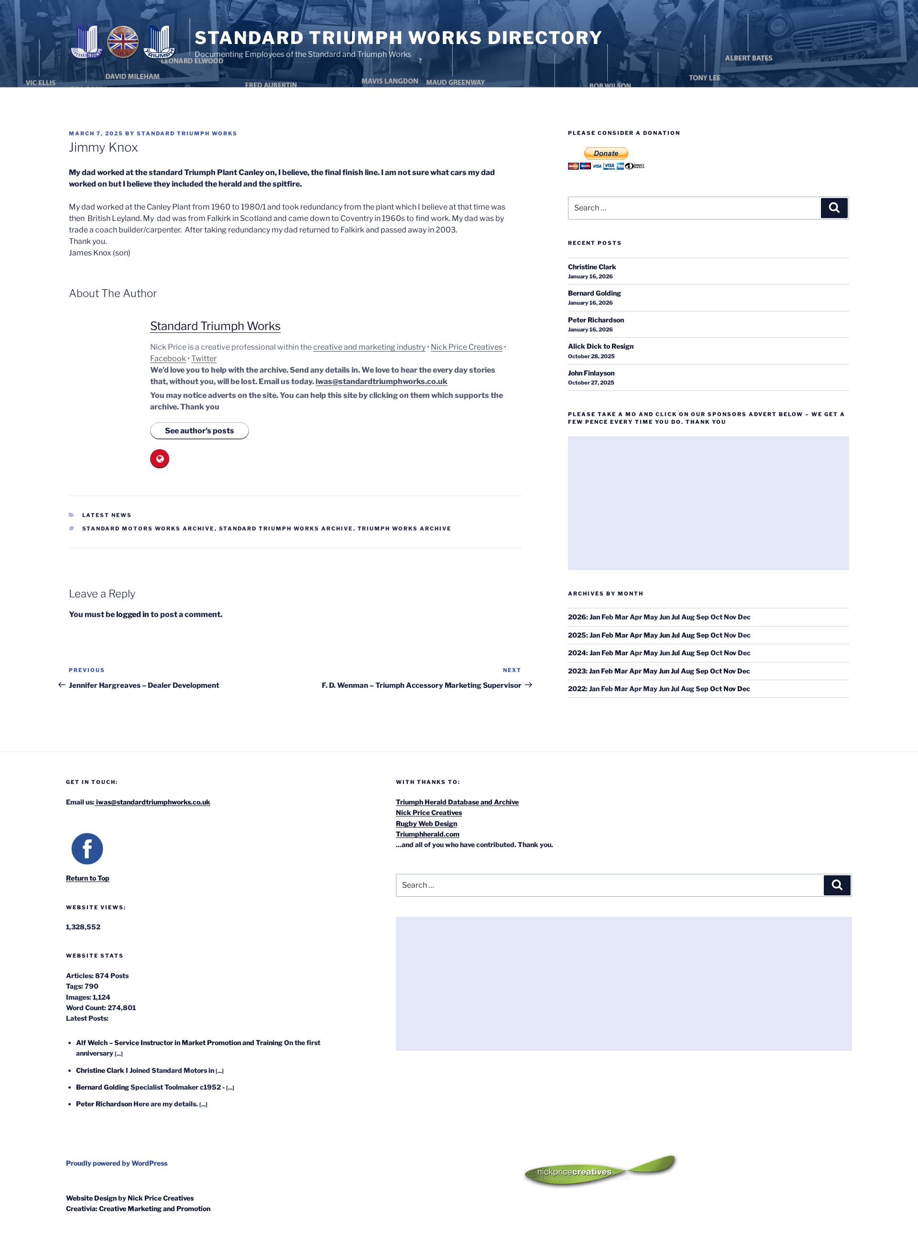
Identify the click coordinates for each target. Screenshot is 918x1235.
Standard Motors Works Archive (148, 528)
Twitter (204, 358)
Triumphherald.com (427, 834)
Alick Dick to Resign (601, 346)
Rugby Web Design (426, 823)
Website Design (91, 1198)
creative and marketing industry (369, 347)
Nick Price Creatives (467, 347)
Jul (675, 635)
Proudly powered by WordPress (116, 1163)
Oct (716, 635)
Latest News (107, 515)
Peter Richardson (596, 320)
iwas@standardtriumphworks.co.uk (382, 381)
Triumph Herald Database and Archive (457, 802)
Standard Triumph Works (187, 133)
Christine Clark (592, 267)
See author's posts (199, 430)
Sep (702, 635)
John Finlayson (591, 373)
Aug (688, 635)
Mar (621, 635)
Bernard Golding (594, 293)
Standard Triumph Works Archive (286, 528)
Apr (636, 635)
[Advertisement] (708, 503)
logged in (132, 614)
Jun (664, 635)
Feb (607, 635)
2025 (577, 635)
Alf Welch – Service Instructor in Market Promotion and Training (179, 1042)
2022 (577, 688)
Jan (595, 617)
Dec (743, 671)
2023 (577, 671)
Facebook (168, 358)
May (651, 635)
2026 (577, 617)
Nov (730, 653)
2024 (577, 653)
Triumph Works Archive (405, 528)
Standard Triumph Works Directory (399, 37)
